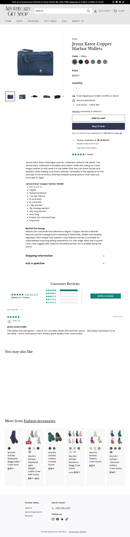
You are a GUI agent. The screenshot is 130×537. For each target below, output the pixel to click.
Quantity (77, 83)
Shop (20, 21)
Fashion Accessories (39, 421)
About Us (78, 21)
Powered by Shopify (77, 532)
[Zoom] (34, 60)
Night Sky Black (80, 61)
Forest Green (92, 61)
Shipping (76, 111)
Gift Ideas (50, 21)
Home (8, 21)
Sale (64, 21)
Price (75, 70)
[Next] (62, 96)
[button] (78, 154)
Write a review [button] (105, 296)
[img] (13, 316)
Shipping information (39, 255)
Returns (29, 515)
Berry (86, 61)
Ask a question (35, 263)
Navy (74, 61)
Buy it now (98, 126)
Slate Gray (105, 61)
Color (79, 56)
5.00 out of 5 (31, 294)
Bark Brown (99, 61)
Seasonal (33, 21)
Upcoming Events (33, 512)
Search (28, 508)
